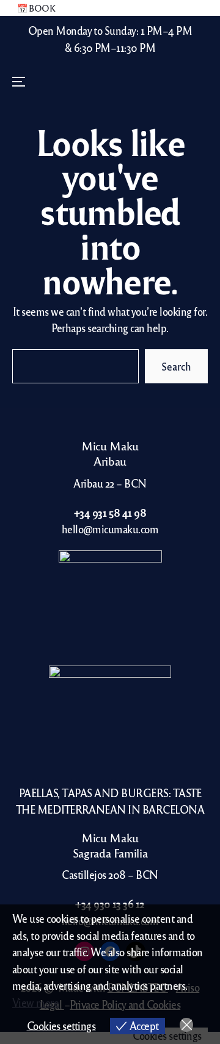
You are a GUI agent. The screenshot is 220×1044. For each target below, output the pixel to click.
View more (35, 1002)
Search (176, 366)
